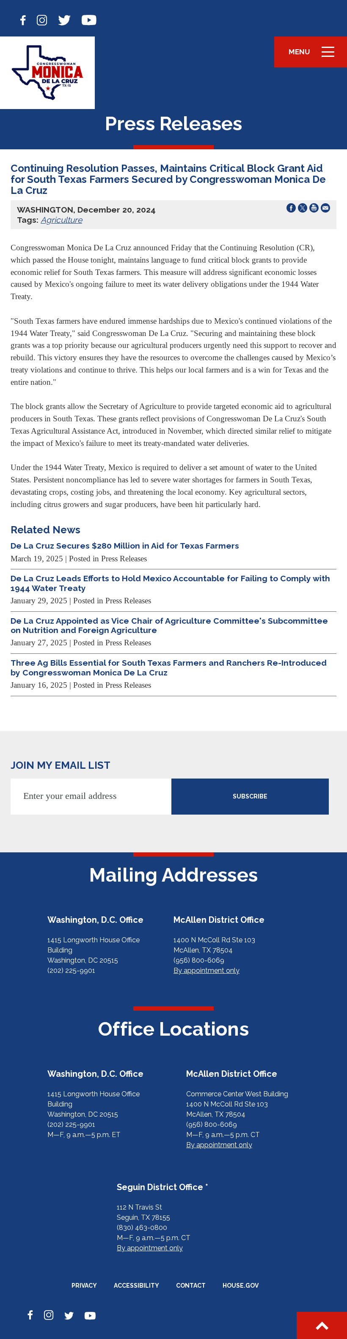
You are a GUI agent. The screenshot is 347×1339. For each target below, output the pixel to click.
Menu (314, 56)
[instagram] (42, 19)
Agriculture (61, 219)
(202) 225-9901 (71, 970)
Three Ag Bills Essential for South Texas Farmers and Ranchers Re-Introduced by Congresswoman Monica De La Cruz (169, 667)
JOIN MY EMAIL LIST (60, 765)
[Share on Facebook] (291, 209)
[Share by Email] (325, 209)
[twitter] (64, 19)
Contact (191, 1285)
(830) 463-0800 (142, 1228)
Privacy (84, 1285)
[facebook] (23, 19)
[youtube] (89, 19)
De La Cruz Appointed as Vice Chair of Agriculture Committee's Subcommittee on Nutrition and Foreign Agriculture (169, 625)
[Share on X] (302, 209)
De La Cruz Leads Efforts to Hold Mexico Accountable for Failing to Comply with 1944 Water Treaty (170, 583)
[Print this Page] (314, 209)
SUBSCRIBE (250, 796)
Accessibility (136, 1285)
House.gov (241, 1285)
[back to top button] (322, 1325)
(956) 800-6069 (199, 960)
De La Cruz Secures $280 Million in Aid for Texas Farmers (125, 545)
